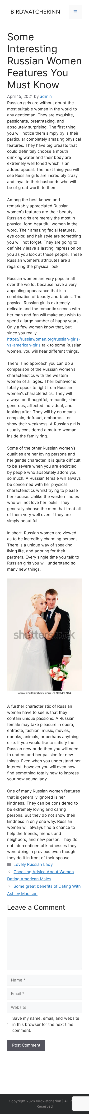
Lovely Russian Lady (33, 864)
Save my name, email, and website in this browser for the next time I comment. (45, 1024)
